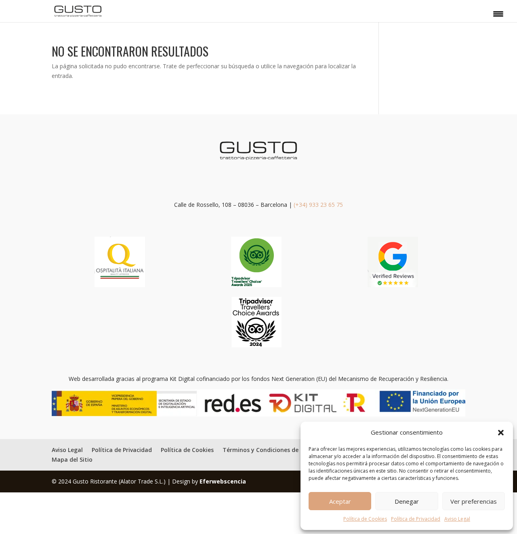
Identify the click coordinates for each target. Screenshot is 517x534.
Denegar (407, 501)
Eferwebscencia (223, 481)
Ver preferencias (473, 501)
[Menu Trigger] (498, 13)
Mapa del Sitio (72, 459)
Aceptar (340, 501)
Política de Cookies (365, 518)
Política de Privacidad (415, 518)
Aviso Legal (457, 518)
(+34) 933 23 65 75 (318, 204)
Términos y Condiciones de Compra (273, 450)
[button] (501, 433)
